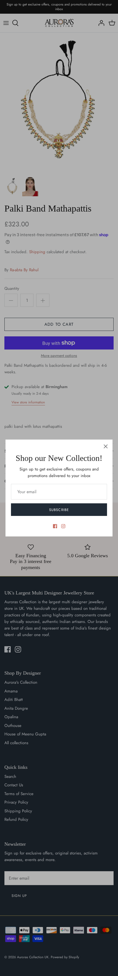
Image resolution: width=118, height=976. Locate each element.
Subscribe (59, 509)
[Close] (106, 446)
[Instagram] (63, 526)
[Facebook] (55, 526)
